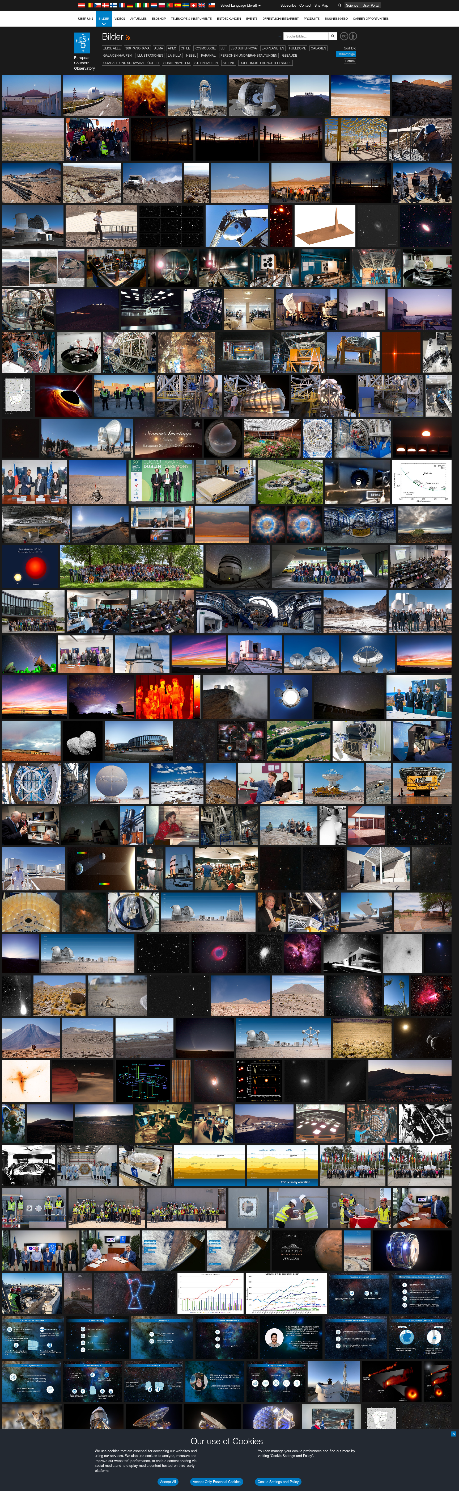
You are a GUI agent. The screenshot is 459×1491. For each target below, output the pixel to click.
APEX (172, 48)
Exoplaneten (273, 48)
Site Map (321, 5)
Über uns (85, 18)
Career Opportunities (371, 18)
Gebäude (289, 55)
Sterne (229, 63)
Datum (350, 61)
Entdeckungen (229, 18)
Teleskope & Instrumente (191, 18)
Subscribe (288, 5)
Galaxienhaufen (117, 55)
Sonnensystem (176, 63)
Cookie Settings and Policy (278, 1482)
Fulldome (297, 48)
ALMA (158, 48)
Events (251, 18)
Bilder (104, 18)
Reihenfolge (346, 54)
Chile (185, 48)
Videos (119, 18)
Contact (305, 5)
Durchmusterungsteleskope (265, 63)
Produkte (312, 18)
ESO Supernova (244, 48)
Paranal (208, 55)
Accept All (168, 1482)
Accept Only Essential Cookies (217, 1482)
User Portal (371, 5)
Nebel (191, 55)
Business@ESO (336, 18)
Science (352, 5)
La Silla (174, 55)
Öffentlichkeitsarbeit (281, 18)
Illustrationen (150, 55)
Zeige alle (112, 48)
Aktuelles (138, 18)
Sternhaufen (206, 63)
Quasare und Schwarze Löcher (131, 63)
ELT (223, 48)
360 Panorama (137, 48)
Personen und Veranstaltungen (248, 55)
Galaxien (318, 48)
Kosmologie (205, 48)
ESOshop (159, 18)
